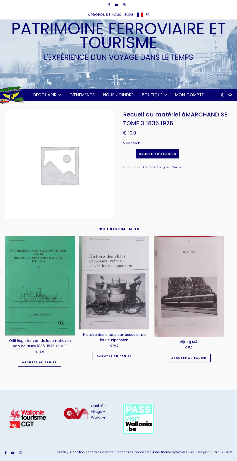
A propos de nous (104, 14)
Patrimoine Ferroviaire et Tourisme (118, 36)
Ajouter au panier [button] (39, 362)
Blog (129, 14)
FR (148, 14)
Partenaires (124, 452)
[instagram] (124, 5)
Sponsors (142, 452)
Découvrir (45, 95)
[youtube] (117, 5)
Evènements (82, 95)
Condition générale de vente (92, 452)
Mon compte (189, 95)
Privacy (62, 452)
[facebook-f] (109, 5)
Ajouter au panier (157, 154)
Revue (176, 167)
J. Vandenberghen (156, 167)
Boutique (152, 95)
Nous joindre (118, 95)
